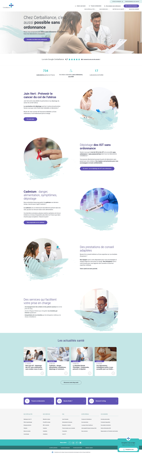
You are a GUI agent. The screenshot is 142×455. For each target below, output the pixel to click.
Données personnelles (105, 419)
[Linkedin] (73, 442)
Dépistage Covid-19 (28, 419)
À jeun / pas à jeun (81, 6)
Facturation (64, 431)
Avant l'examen (65, 419)
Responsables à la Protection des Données (109, 431)
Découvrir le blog (101, 401)
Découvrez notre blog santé (71, 382)
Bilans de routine (27, 431)
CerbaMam (45, 434)
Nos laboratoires (85, 422)
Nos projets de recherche (106, 425)
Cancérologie (26, 434)
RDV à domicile (46, 425)
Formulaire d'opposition (105, 422)
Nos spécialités (28, 414)
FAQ (63, 414)
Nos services (46, 414)
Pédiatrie (25, 428)
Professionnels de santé (132, 1)
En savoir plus (30, 119)
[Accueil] (8, 5)
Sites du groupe (116, 1)
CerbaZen (45, 428)
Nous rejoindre (134, 9)
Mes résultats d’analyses (131, 6)
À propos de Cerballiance (86, 419)
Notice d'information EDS (106, 428)
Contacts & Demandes (65, 447)
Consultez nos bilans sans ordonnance (37, 39)
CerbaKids (45, 431)
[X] (69, 442)
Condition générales (53, 447)
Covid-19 (64, 434)
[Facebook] (76, 442)
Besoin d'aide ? (68, 401)
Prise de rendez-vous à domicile (68, 428)
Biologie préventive (27, 425)
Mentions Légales (89, 447)
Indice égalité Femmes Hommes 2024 (89, 428)
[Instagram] (80, 442)
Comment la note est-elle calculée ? (91, 59)
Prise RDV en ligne (46, 422)
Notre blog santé (118, 9)
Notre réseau (85, 414)
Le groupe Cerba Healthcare (87, 425)
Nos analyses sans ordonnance (113, 6)
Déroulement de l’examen (67, 422)
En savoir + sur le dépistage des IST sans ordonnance (97, 168)
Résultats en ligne (46, 419)
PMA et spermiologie (28, 422)
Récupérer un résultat (66, 425)
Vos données (104, 414)
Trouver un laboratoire (96, 6)
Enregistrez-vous (130, 449)
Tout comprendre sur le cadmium (35, 222)
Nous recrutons (85, 431)
